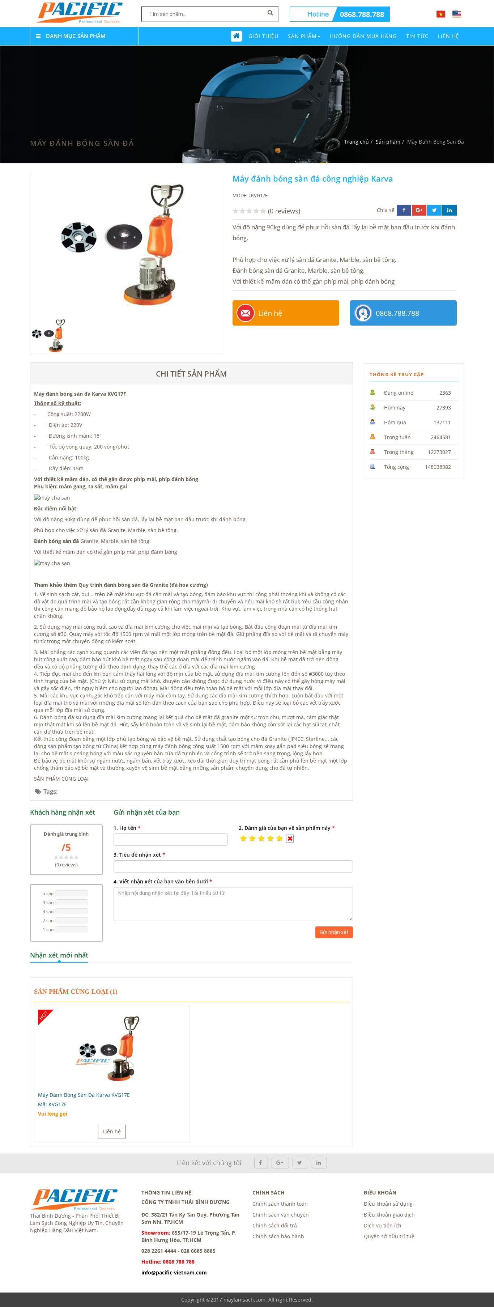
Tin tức (417, 36)
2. (287, 827)
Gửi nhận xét (334, 932)
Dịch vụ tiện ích (382, 1225)
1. (127, 827)
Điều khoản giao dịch (389, 1214)
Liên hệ (270, 313)
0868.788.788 (362, 14)
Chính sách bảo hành (278, 1236)
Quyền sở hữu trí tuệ (389, 1236)
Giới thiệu (263, 36)
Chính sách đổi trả (274, 1225)
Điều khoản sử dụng (388, 1203)
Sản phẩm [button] (302, 36)
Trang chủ (356, 141)
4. (163, 881)
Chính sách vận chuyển (280, 1214)
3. (139, 854)
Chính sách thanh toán (280, 1203)
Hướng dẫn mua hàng (363, 36)
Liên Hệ (448, 36)
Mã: (52, 1104)
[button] (243, 838)
